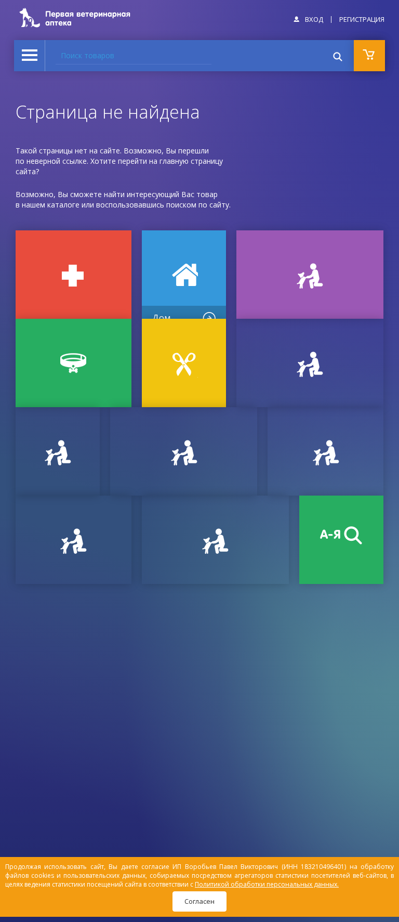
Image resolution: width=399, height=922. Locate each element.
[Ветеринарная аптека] (73, 274)
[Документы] (309, 363)
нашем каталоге (50, 205)
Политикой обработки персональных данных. (267, 884)
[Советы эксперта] (73, 540)
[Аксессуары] (73, 363)
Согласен (199, 901)
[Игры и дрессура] (309, 274)
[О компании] (325, 451)
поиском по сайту (197, 205)
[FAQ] (215, 540)
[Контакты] (183, 451)
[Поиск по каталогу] (341, 540)
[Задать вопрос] (58, 451)
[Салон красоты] (184, 363)
